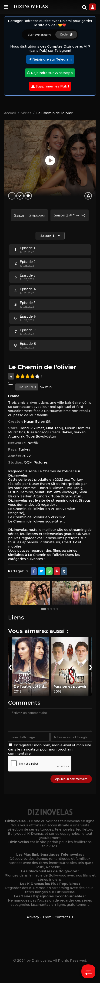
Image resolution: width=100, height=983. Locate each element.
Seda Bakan (62, 432)
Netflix (33, 443)
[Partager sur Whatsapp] (49, 571)
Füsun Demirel (77, 428)
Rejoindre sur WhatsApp (51, 73)
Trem (46, 917)
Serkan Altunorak (35, 496)
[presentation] (9, 666)
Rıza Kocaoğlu (39, 432)
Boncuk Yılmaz (32, 428)
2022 (26, 456)
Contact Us (64, 917)
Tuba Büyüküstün (41, 436)
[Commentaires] (28, 196)
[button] (44, 608)
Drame (13, 396)
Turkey (24, 449)
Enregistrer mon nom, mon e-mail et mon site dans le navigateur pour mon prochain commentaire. (49, 749)
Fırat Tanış (54, 428)
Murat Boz (16, 432)
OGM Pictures (36, 462)
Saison (47, 236)
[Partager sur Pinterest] (57, 571)
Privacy (33, 917)
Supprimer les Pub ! (52, 86)
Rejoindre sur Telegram (51, 59)
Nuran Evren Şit (37, 421)
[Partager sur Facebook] (34, 571)
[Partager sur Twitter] (41, 571)
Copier (65, 34)
